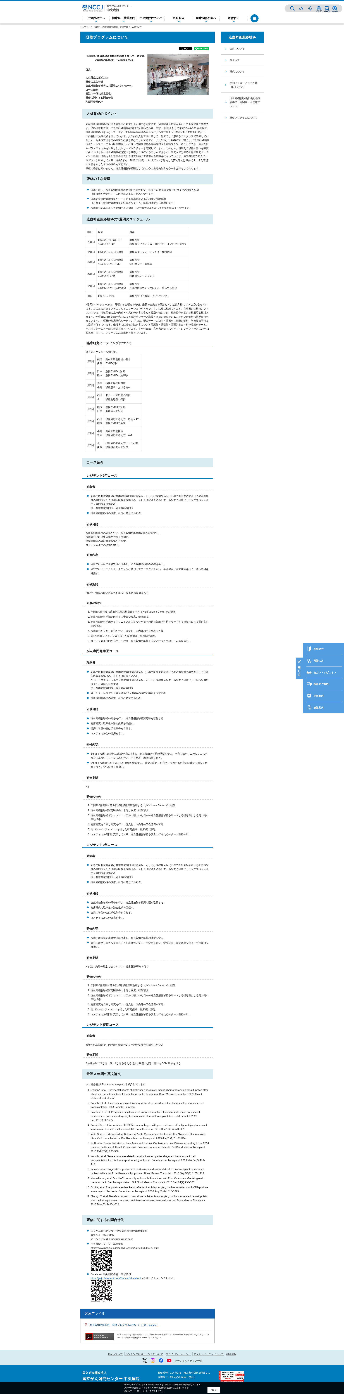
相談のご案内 (321, 684)
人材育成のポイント (97, 77)
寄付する (233, 18)
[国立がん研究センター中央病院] (106, 8)
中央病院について (151, 18)
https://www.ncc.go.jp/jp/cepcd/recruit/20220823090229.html (125, 1247)
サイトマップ (115, 1354)
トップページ (86, 27)
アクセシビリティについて (209, 1354)
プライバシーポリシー (178, 1354)
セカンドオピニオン (325, 672)
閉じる (214, 1390)
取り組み (178, 18)
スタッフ (235, 60)
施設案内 (319, 707)
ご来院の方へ (96, 18)
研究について (237, 71)
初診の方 (319, 649)
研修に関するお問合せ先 (99, 97)
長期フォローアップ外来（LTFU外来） (243, 84)
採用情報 (335, 8)
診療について (237, 48)
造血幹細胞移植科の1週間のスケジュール (109, 85)
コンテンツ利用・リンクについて (144, 1354)
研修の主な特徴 (94, 81)
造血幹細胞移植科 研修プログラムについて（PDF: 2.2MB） (124, 1324)
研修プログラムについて (243, 117)
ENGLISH (319, 8)
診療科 (97, 27)
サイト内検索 (292, 8)
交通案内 (327, 8)
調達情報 (231, 1354)
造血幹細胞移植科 (110, 27)
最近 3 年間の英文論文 (98, 93)
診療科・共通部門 (123, 18)
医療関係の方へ (206, 18)
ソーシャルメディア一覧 (188, 1360)
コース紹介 (92, 89)
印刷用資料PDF (94, 101)
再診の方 (319, 660)
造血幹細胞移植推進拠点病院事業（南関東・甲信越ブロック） (245, 102)
